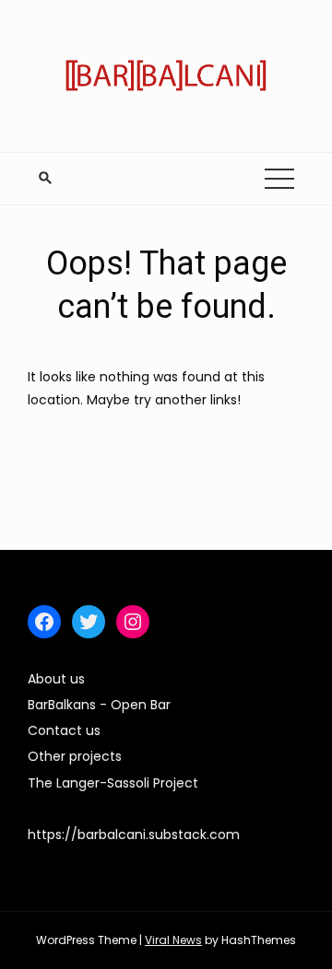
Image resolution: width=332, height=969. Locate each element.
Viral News (173, 940)
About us (56, 679)
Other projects (75, 756)
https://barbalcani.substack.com (134, 834)
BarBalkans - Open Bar (99, 704)
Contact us (64, 730)
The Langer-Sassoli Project (113, 783)
